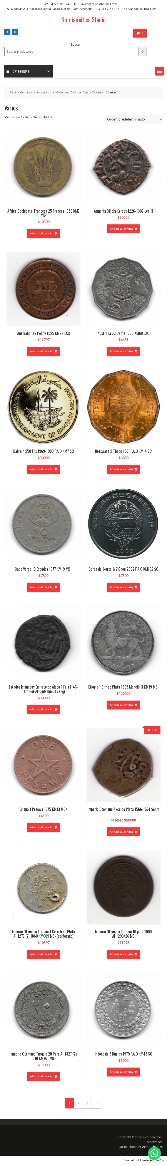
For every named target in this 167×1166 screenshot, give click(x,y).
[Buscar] (143, 51)
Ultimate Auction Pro (151, 1160)
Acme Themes (152, 1147)
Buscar (75, 44)
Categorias (21, 71)
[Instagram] (15, 32)
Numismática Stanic (83, 19)
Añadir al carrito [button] (41, 233)
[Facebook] (7, 32)
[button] (159, 71)
